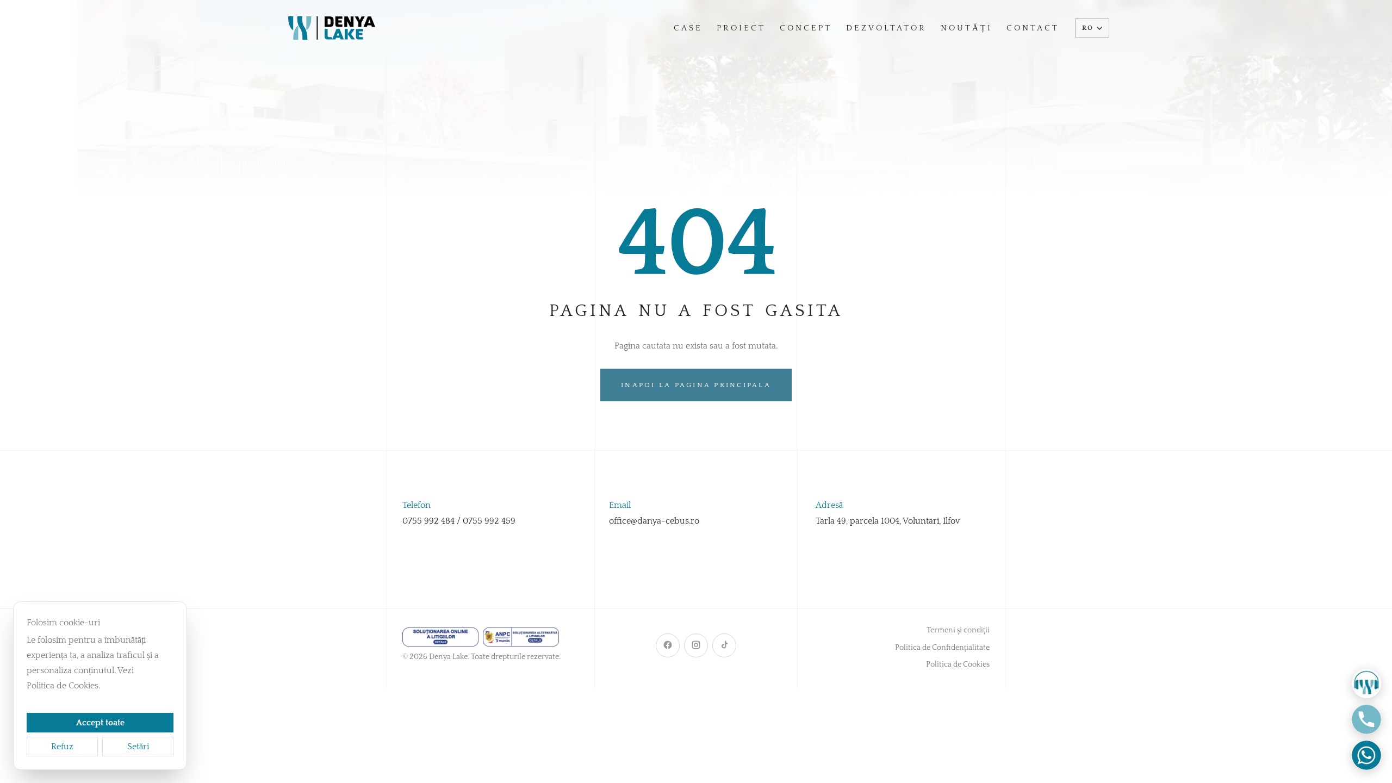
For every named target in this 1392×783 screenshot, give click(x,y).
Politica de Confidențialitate (942, 647)
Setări (138, 746)
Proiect (741, 28)
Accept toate (100, 723)
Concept (806, 28)
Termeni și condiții (958, 630)
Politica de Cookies (958, 664)
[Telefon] (1366, 719)
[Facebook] (668, 645)
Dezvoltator (886, 28)
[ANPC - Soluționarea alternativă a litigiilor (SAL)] (521, 637)
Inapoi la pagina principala (696, 385)
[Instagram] (696, 645)
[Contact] (1366, 683)
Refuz (62, 746)
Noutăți (966, 28)
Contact (1032, 28)
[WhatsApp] (1366, 755)
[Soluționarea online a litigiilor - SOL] (440, 637)
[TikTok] (724, 645)
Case (688, 28)
